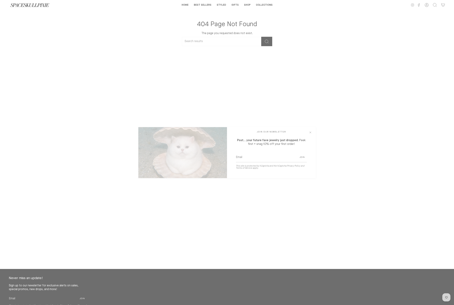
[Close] (310, 132)
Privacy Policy (293, 166)
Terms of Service (244, 168)
